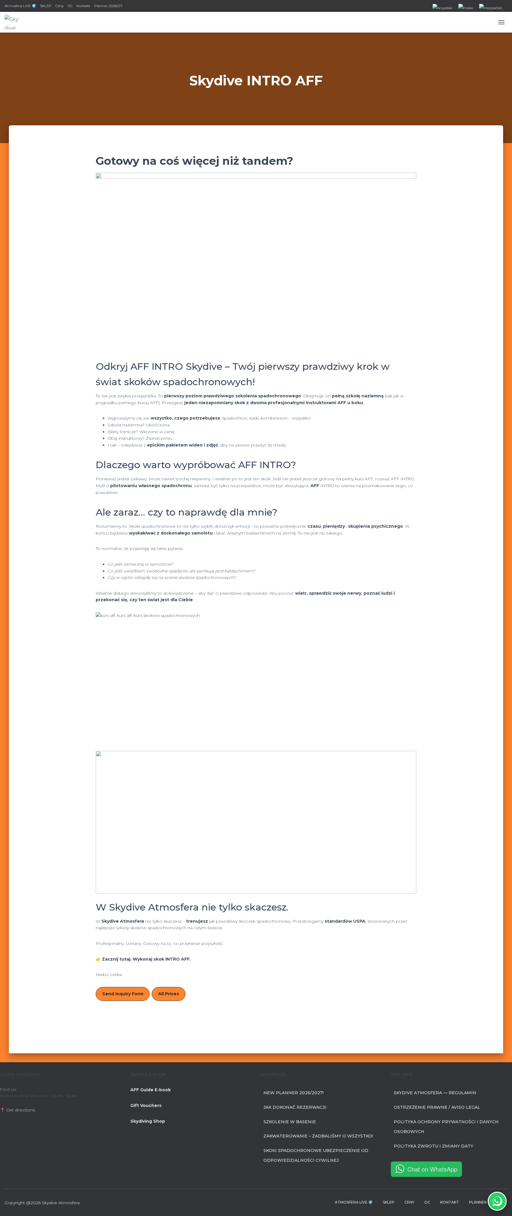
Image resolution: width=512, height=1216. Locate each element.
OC (70, 6)
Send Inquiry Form (122, 993)
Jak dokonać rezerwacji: (295, 1107)
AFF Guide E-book (150, 1089)
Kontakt (83, 6)
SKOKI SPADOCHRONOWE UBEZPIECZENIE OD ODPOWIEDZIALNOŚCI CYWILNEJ (315, 1155)
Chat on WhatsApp (432, 1169)
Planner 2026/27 (108, 6)
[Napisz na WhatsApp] (497, 1201)
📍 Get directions (17, 1110)
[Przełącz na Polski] (465, 8)
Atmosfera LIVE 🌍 (20, 6)
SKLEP (46, 6)
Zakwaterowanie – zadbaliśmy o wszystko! (318, 1136)
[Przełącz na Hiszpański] (490, 8)
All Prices (168, 993)
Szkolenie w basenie (289, 1121)
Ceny (59, 6)
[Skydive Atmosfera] (11, 22)
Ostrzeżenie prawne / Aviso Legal (437, 1107)
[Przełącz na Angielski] (442, 8)
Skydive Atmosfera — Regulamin (435, 1092)
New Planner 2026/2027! (293, 1092)
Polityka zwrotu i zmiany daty (433, 1146)
